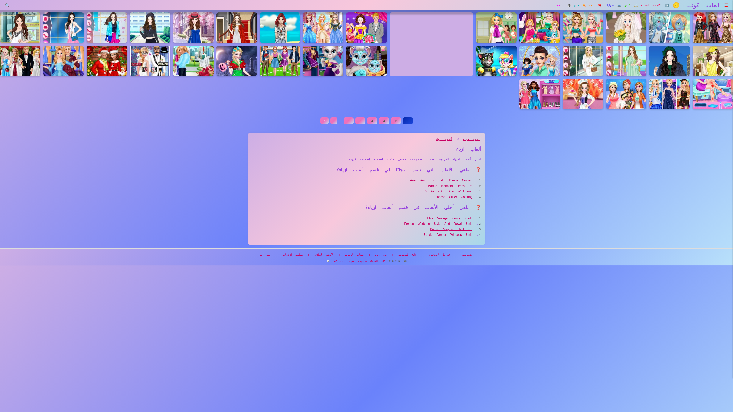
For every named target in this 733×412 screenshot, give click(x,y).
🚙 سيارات (613, 5)
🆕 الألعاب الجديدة (655, 5)
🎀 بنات (595, 5)
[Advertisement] (431, 44)
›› (324, 121)
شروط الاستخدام (439, 254)
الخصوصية (467, 254)
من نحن (381, 254)
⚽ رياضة (564, 5)
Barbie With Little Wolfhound (448, 191)
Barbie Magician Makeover (451, 229)
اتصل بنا (265, 254)
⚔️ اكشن (631, 5)
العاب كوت (471, 139)
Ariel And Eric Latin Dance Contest (441, 180)
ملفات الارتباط (354, 254)
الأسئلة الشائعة (324, 254)
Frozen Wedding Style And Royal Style (438, 223)
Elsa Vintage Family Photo (449, 218)
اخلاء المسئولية (407, 254)
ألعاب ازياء (444, 139)
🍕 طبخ (580, 5)
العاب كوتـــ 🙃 (696, 5)
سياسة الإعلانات (293, 254)
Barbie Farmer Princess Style (448, 235)
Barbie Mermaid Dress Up (450, 186)
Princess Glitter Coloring (452, 197)
